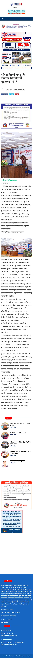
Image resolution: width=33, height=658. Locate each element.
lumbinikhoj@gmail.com (10, 636)
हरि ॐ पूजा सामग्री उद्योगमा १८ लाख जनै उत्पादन (20, 424)
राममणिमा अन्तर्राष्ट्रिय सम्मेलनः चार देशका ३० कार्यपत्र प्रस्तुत (20, 452)
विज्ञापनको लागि (7, 640)
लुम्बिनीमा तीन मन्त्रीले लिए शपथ (18, 433)
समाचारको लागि (7, 631)
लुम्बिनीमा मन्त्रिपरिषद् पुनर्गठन (17, 461)
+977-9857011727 (8, 633)
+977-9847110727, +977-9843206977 (13, 642)
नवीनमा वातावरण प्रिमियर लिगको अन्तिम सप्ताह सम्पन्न (20, 443)
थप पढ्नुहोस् (4, 622)
